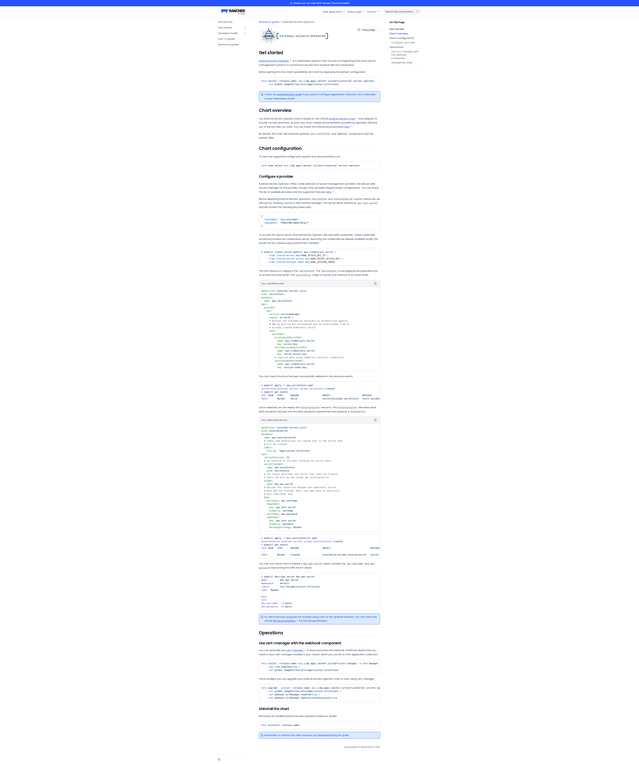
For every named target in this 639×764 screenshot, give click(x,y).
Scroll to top (395, 71)
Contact (372, 11)
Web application (332, 11)
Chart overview (398, 33)
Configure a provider (403, 42)
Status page (354, 11)
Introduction (225, 22)
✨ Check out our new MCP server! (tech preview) (319, 3)
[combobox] (402, 11)
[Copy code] (376, 80)
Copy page (368, 29)
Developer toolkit (228, 33)
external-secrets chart (342, 118)
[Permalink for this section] (286, 53)
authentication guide (289, 94)
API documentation (284, 621)
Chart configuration (401, 38)
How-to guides (226, 39)
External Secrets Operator (274, 61)
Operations (396, 47)
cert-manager (294, 650)
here (347, 126)
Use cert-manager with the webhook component (405, 55)
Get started (225, 27)
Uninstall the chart (402, 62)
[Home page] (233, 11)
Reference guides (228, 44)
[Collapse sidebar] (219, 759)
